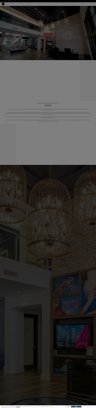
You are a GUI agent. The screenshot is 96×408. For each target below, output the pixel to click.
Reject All (73, 406)
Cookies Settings (68, 406)
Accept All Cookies (79, 406)
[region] (48, 406)
